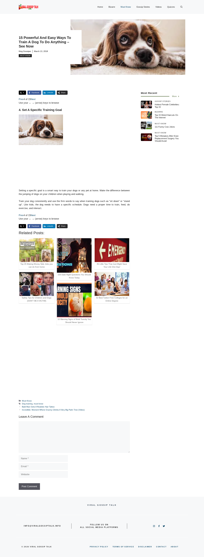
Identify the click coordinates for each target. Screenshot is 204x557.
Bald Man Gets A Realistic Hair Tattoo (38, 407)
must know (38, 404)
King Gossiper (25, 51)
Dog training (27, 404)
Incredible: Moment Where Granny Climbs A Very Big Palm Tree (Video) (53, 410)
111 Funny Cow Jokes (165, 127)
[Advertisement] (74, 167)
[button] (181, 7)
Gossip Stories (143, 7)
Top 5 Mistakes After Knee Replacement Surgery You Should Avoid (167, 138)
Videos (158, 7)
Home (100, 7)
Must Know (126, 7)
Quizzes (171, 7)
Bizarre (112, 7)
